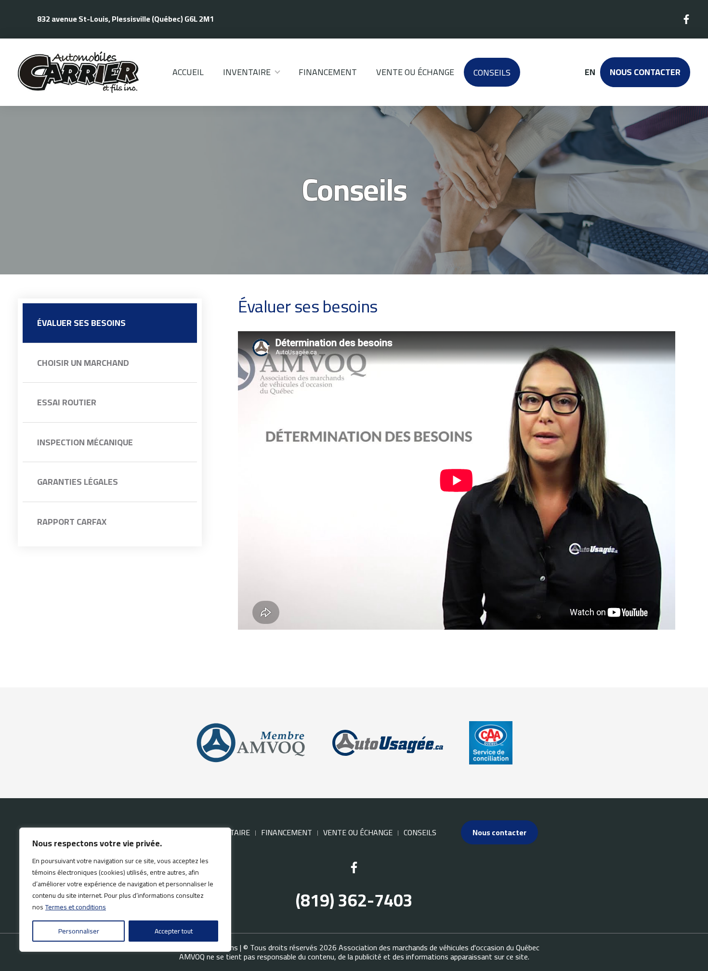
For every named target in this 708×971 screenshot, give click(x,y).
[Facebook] (686, 19)
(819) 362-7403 (354, 900)
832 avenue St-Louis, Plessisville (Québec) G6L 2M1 (125, 19)
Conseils (492, 72)
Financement (328, 72)
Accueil (188, 72)
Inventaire (247, 72)
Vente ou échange (415, 72)
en (589, 72)
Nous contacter (645, 72)
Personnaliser (78, 931)
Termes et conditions (75, 907)
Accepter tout (174, 931)
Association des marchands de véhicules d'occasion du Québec (439, 947)
